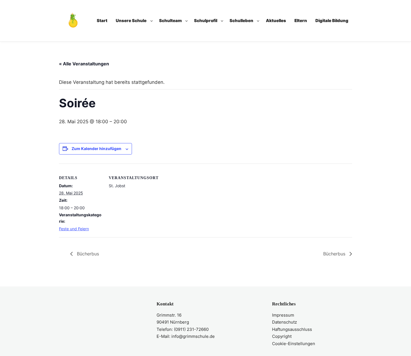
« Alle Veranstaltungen (84, 64)
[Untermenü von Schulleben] (258, 20)
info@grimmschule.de (193, 336)
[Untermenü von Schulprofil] (222, 20)
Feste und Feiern (74, 228)
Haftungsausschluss (292, 329)
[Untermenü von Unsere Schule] (151, 20)
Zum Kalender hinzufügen (96, 148)
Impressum (283, 315)
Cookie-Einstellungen (293, 343)
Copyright (282, 336)
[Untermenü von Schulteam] (186, 20)
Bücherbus (87, 254)
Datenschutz (284, 322)
